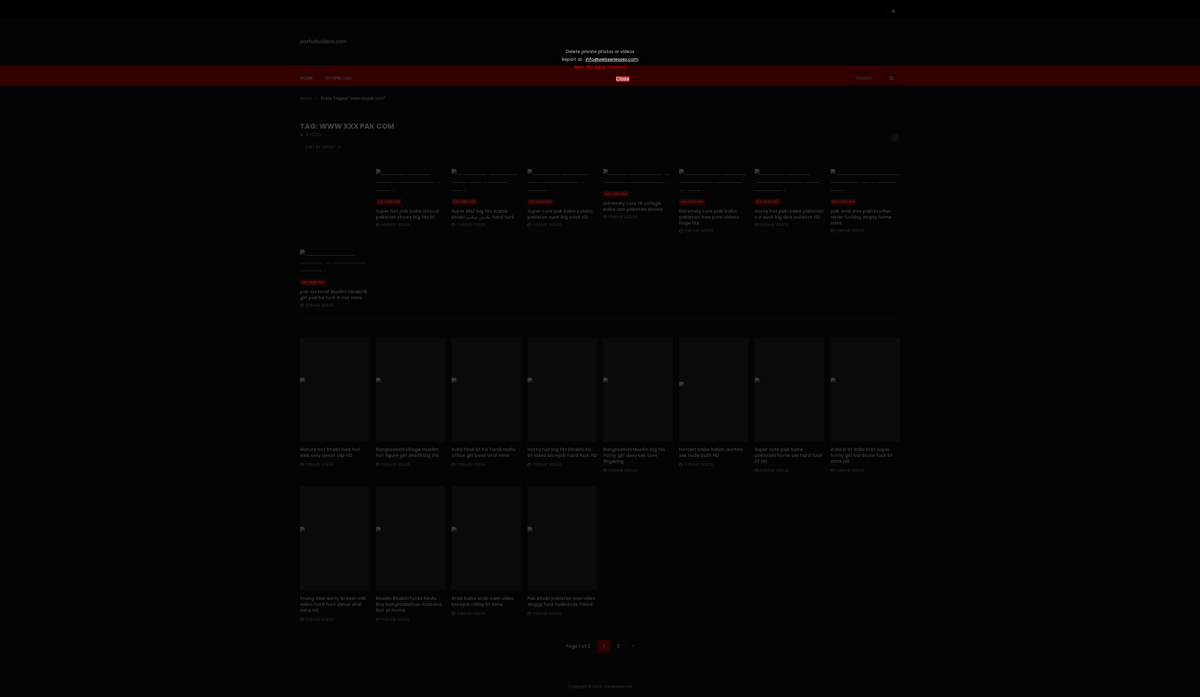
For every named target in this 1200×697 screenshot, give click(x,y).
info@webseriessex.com (612, 59)
